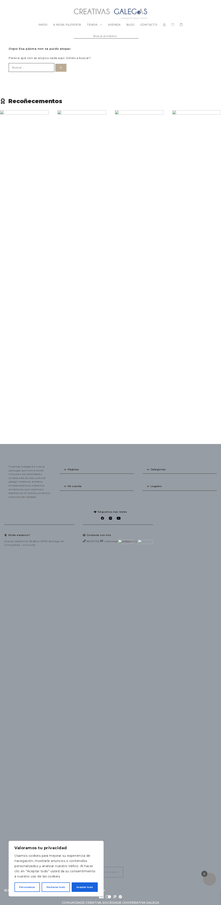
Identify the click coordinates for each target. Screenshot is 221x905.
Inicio (42, 24)
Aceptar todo (84, 887)
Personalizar (27, 887)
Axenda (114, 24)
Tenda (92, 24)
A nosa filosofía (67, 24)
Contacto (148, 24)
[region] (56, 868)
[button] (97, 470)
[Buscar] (60, 68)
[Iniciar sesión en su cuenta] (164, 24)
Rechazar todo (56, 887)
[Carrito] (181, 24)
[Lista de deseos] (173, 24)
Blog (130, 24)
